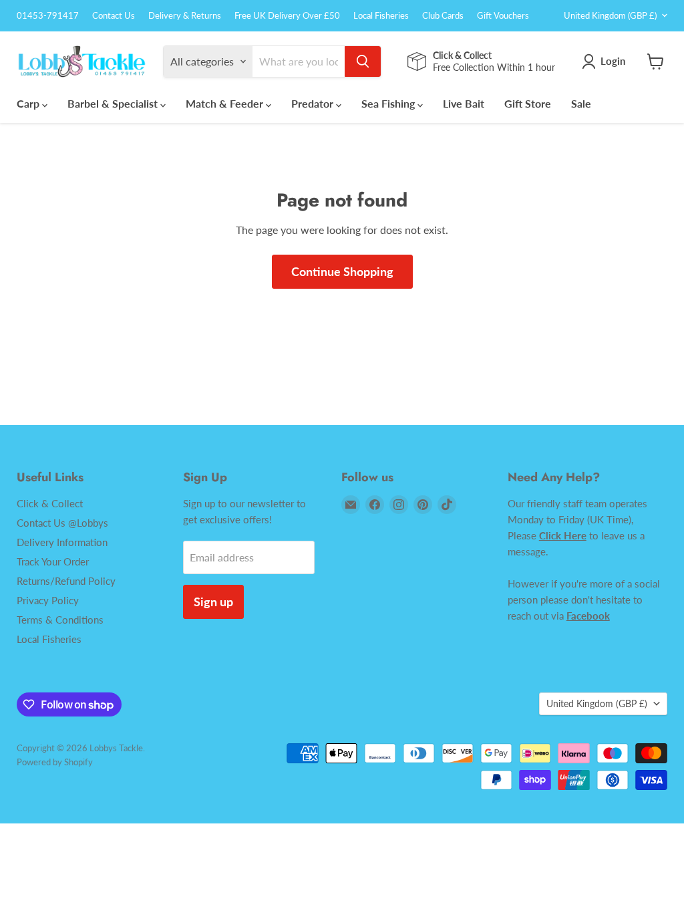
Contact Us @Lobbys (62, 523)
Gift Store (527, 103)
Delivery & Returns (184, 16)
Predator (313, 103)
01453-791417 (48, 16)
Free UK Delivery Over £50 (287, 16)
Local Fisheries (381, 16)
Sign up (213, 601)
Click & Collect (50, 503)
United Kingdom (610, 15)
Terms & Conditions (60, 620)
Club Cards (443, 16)
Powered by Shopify (55, 762)
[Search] (363, 61)
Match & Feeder (226, 103)
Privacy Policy (48, 600)
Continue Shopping (342, 271)
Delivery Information (62, 542)
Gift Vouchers (503, 16)
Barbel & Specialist (113, 103)
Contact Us (113, 16)
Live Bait (463, 103)
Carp (29, 103)
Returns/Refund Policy (66, 581)
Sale (581, 103)
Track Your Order (53, 561)
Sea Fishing (389, 103)
